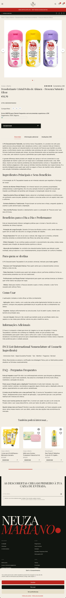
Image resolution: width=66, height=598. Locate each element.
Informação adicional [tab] (31, 137)
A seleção (4, 543)
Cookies (36, 567)
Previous (3, 50)
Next (63, 50)
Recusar (33, 587)
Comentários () (59, 86)
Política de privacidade (37, 595)
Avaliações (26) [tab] (47, 137)
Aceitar (33, 582)
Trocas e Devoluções (6, 567)
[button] (21, 126)
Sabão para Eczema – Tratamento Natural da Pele (31, 454)
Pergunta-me (38, 543)
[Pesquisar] (55, 3)
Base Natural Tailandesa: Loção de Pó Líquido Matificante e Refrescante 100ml (52, 456)
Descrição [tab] (17, 137)
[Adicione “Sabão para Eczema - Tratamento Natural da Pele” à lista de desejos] (38, 433)
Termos (36, 562)
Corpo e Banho (10, 17)
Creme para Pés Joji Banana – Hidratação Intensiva (10, 454)
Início (2, 17)
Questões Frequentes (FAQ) (41, 551)
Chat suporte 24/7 (39, 554)
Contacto (37, 548)
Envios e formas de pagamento (9, 565)
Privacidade (37, 565)
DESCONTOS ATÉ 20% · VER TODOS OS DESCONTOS (33, 9)
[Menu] (2, 4)
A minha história (5, 548)
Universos (4, 546)
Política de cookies (26, 595)
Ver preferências (33, 592)
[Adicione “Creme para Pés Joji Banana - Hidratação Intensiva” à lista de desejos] (16, 433)
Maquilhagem (49, 451)
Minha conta (4, 562)
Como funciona (38, 546)
